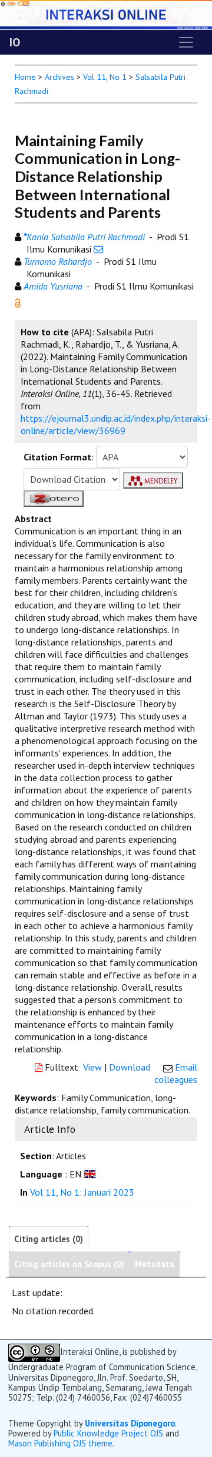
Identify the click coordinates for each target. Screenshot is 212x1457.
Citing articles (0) (48, 1238)
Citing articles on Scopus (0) (69, 1264)
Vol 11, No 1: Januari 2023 (82, 1192)
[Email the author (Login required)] (98, 249)
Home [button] (25, 77)
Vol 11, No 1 (105, 77)
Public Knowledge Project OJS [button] (108, 1433)
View (92, 1067)
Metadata (154, 1264)
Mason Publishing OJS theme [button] (60, 1443)
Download (129, 1067)
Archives (59, 77)
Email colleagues (175, 1073)
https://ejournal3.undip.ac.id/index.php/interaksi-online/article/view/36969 (116, 424)
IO (14, 42)
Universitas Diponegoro (130, 1423)
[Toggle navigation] (186, 42)
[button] (18, 302)
